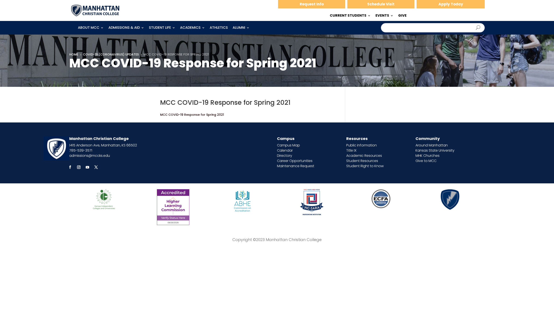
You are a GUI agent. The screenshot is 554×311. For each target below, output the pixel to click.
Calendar (285, 150)
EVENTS (382, 16)
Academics (190, 28)
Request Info (312, 4)
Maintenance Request (295, 165)
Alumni (239, 28)
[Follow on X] (96, 167)
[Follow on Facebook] (70, 167)
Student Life (160, 28)
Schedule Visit (381, 4)
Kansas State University (435, 150)
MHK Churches (428, 155)
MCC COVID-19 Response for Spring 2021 (192, 115)
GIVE (402, 16)
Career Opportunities (294, 160)
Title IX (351, 150)
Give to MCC (426, 160)
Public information (361, 145)
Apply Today (450, 4)
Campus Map (288, 145)
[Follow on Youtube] (87, 167)
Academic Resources (364, 155)
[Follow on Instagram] (78, 167)
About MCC (88, 28)
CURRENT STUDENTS (348, 16)
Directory (284, 155)
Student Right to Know (365, 165)
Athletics (219, 28)
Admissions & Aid (124, 28)
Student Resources (362, 160)
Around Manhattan (432, 145)
